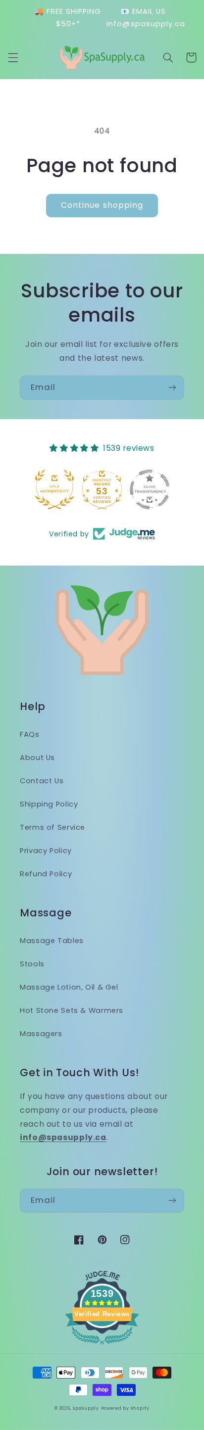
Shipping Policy (49, 804)
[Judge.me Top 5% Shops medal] (149, 489)
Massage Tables (52, 941)
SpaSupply (86, 1408)
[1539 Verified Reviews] (102, 1346)
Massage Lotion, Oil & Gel (69, 987)
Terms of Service (52, 827)
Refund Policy (46, 874)
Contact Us (41, 781)
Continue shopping (102, 205)
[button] (12, 57)
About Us (37, 758)
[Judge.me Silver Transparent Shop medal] (102, 489)
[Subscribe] (172, 388)
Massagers (41, 1034)
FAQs (30, 734)
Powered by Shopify (125, 1408)
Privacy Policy (46, 851)
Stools (32, 964)
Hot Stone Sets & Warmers (71, 1010)
